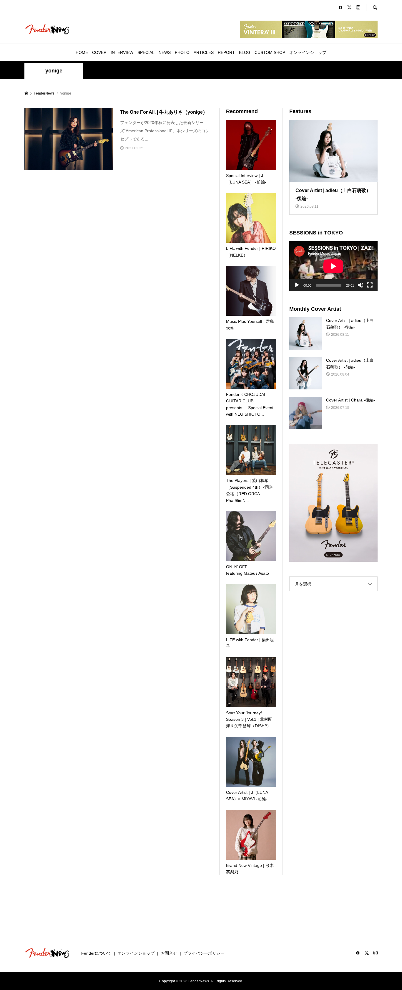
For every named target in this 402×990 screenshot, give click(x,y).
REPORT (226, 52)
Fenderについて (96, 953)
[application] (333, 266)
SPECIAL (146, 52)
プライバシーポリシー (204, 953)
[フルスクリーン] (370, 285)
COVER (99, 52)
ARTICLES (204, 52)
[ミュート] (360, 285)
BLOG (244, 52)
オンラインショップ (307, 52)
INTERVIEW (122, 52)
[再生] (297, 285)
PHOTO (182, 52)
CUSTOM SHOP (270, 52)
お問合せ (169, 953)
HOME (82, 52)
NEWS (165, 52)
